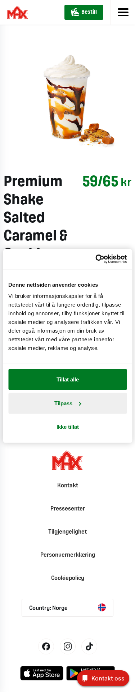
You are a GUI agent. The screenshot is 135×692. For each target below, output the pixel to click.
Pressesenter (67, 509)
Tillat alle (68, 379)
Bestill (89, 12)
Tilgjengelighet (67, 532)
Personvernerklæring (67, 555)
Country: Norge (48, 608)
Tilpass (63, 403)
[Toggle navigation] (123, 12)
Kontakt (67, 485)
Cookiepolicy (67, 578)
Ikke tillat (68, 427)
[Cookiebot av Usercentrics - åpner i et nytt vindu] (96, 259)
